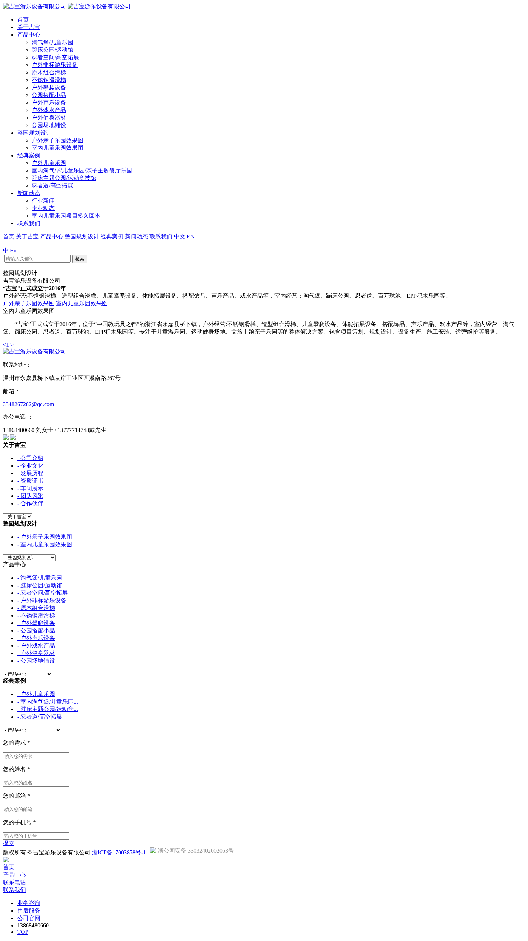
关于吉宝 (28, 27)
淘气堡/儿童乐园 (52, 42)
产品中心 (28, 35)
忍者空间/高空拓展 (55, 57)
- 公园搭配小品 (36, 630)
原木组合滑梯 (49, 72)
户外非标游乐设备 (55, 65)
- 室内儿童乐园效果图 (44, 544)
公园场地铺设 (49, 125)
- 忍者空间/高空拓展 (42, 593)
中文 (179, 236)
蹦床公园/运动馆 (52, 50)
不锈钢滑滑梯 (49, 80)
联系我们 (28, 223)
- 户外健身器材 (36, 653)
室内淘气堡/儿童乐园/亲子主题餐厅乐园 (82, 170)
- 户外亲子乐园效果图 (44, 537)
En (13, 250)
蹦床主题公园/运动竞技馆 (64, 178)
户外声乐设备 (49, 102)
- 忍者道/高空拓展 (39, 717)
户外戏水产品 (49, 110)
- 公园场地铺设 (36, 661)
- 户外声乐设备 (36, 638)
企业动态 (43, 208)
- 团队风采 (30, 496)
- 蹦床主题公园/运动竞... (47, 709)
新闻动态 (28, 193)
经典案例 (28, 155)
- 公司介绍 (30, 458)
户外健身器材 (49, 118)
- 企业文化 (30, 466)
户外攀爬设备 (49, 87)
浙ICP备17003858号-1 (119, 852)
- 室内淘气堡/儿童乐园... (47, 702)
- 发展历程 (30, 473)
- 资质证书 (30, 481)
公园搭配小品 (49, 95)
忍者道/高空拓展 (52, 185)
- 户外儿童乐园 (36, 694)
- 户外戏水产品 (36, 646)
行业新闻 (43, 201)
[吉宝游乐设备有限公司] (67, 6)
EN (191, 236)
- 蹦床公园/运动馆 (39, 585)
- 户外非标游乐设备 (41, 600)
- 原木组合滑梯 (36, 608)
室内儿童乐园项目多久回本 (66, 216)
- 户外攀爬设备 (36, 623)
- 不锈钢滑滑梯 (36, 615)
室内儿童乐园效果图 (57, 148)
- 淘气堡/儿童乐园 (39, 578)
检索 (79, 258)
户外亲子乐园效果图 (57, 140)
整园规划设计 (34, 133)
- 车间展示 (30, 488)
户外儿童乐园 (49, 163)
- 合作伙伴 (30, 503)
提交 (8, 843)
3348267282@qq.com (28, 404)
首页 (23, 20)
